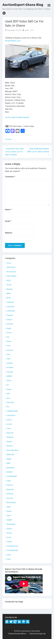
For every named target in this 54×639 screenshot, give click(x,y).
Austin (9, 285)
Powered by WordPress (17, 634)
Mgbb (9, 459)
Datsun (9, 320)
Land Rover (11, 415)
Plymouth (10, 489)
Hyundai (10, 372)
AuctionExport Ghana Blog (23, 5)
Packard (10, 485)
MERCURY (10, 454)
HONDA (10, 363)
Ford (8, 346)
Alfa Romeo (11, 267)
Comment (10, 177)
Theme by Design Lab (37, 634)
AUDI (9, 280)
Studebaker (11, 524)
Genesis (10, 350)
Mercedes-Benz (13, 450)
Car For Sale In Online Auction (17, 117)
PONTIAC (10, 494)
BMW (9, 293)
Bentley (9, 289)
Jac (8, 385)
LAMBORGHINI (12, 411)
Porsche (10, 498)
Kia (8, 407)
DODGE (10, 324)
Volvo (9, 139)
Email (8, 221)
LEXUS (9, 420)
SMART (9, 520)
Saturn (9, 511)
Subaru (9, 529)
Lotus (9, 428)
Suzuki (9, 533)
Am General (11, 272)
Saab (9, 507)
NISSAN (9, 472)
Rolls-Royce (11, 502)
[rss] (4, 13)
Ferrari (9, 333)
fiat (8, 337)
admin (26, 30)
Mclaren (10, 446)
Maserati (10, 433)
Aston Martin (11, 276)
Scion (9, 515)
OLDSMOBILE (12, 476)
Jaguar (9, 389)
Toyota (9, 542)
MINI (8, 463)
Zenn (9, 559)
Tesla (9, 537)
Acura (9, 263)
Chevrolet (10, 306)
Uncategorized (12, 546)
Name (8, 209)
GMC (8, 359)
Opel (9, 481)
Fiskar (9, 341)
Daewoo (10, 315)
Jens (8, 398)
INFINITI (9, 376)
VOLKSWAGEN (12, 550)
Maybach (10, 437)
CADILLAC (10, 302)
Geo (8, 354)
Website (8, 233)
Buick (9, 298)
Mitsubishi (10, 468)
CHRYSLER (11, 311)
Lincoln (9, 424)
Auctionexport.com (12, 41)
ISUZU (9, 381)
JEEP (8, 394)
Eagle (9, 328)
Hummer (10, 367)
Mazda (9, 441)
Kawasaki (10, 402)
